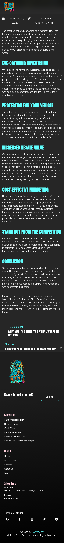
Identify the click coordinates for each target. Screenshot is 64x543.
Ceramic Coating (12, 424)
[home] (9, 7)
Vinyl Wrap (9, 428)
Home (7, 456)
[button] (58, 7)
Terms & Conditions (13, 513)
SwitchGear (38, 532)
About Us (8, 469)
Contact (50, 396)
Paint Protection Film (14, 419)
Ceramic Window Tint (14, 436)
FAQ (6, 473)
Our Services (10, 460)
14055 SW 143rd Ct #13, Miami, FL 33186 (23, 490)
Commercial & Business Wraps (19, 440)
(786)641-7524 (11, 498)
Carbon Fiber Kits (12, 432)
